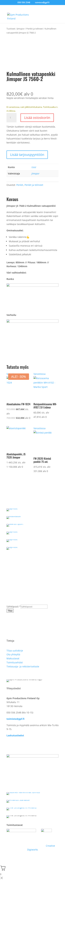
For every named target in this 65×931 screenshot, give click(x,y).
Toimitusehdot (14, 662)
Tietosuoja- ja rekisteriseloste (22, 666)
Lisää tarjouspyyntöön (27, 154)
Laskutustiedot (15, 735)
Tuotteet (10, 28)
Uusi (34, 167)
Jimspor (20, 28)
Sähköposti (13, 606)
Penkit (19, 184)
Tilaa (10, 610)
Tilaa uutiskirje (14, 650)
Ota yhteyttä (13, 654)
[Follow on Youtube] (22, 745)
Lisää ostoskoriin (37, 117)
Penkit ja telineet (34, 28)
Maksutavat (12, 658)
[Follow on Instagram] (15, 745)
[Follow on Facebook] (9, 745)
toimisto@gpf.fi (15, 718)
